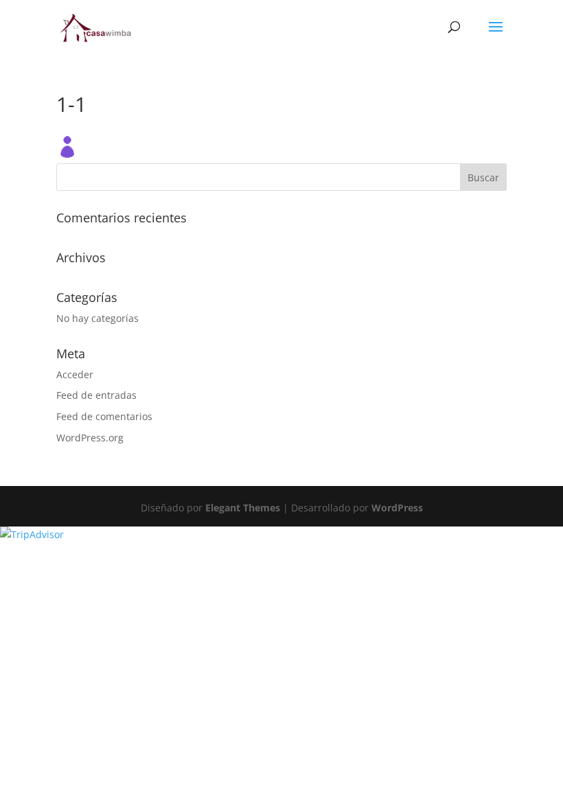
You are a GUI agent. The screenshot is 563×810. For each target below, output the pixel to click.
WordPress (397, 507)
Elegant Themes (242, 507)
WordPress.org (90, 437)
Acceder (74, 374)
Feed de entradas (96, 395)
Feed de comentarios (104, 416)
